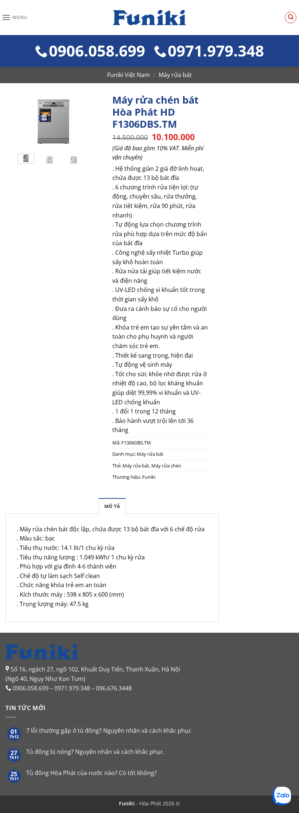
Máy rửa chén (166, 465)
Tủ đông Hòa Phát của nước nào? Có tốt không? (91, 773)
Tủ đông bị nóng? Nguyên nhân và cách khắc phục (94, 751)
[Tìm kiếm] (290, 17)
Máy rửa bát (175, 75)
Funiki (148, 477)
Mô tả (112, 506)
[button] (14, 17)
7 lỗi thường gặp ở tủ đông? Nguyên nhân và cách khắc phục (108, 730)
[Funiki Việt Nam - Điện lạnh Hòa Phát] (149, 17)
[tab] (112, 505)
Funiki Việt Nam (128, 75)
